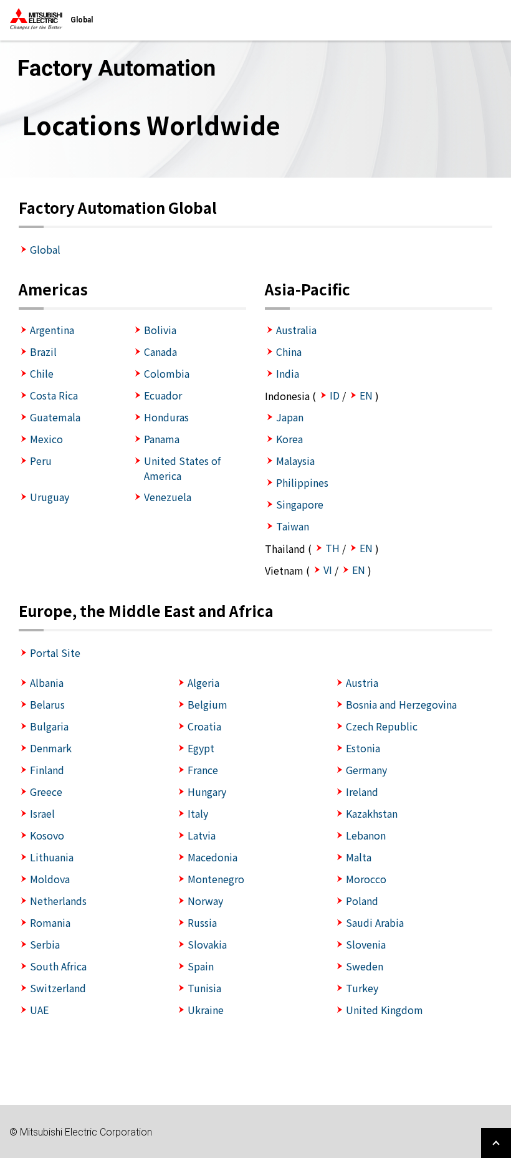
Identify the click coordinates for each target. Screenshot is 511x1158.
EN (366, 395)
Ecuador (163, 395)
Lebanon (366, 835)
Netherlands (58, 900)
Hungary (207, 791)
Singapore (299, 504)
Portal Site (55, 652)
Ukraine (206, 1009)
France (203, 769)
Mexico (46, 438)
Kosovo (47, 835)
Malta (358, 856)
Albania (47, 682)
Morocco (366, 878)
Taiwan (292, 526)
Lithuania (52, 856)
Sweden (364, 966)
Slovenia (366, 944)
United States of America (182, 468)
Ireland (362, 791)
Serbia (45, 944)
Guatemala (55, 416)
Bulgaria (49, 726)
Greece (46, 791)
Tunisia (204, 987)
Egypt (201, 747)
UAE (39, 1009)
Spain (201, 966)
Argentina (52, 329)
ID (335, 395)
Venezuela (167, 496)
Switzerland (58, 987)
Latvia (202, 835)
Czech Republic (382, 726)
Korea (289, 438)
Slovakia (207, 944)
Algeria (203, 682)
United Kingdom (384, 1009)
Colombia (166, 373)
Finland (47, 769)
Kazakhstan (372, 813)
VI (327, 569)
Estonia (363, 747)
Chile (42, 373)
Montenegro (216, 878)
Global (45, 249)
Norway (205, 900)
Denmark (51, 747)
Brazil (43, 351)
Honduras (166, 416)
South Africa (58, 966)
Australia (296, 329)
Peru (41, 460)
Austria (362, 682)
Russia (202, 922)
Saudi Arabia (375, 922)
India (287, 373)
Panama (161, 438)
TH (332, 547)
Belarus (47, 704)
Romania (50, 922)
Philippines (302, 482)
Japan (289, 416)
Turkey (362, 987)
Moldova (50, 878)
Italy (198, 813)
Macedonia (212, 856)
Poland (362, 900)
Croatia (204, 726)
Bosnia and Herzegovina (401, 704)
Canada (160, 351)
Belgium (207, 704)
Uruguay (49, 496)
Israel (42, 813)
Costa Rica (54, 395)
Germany (366, 769)
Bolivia (160, 329)
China (289, 351)
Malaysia (295, 460)
